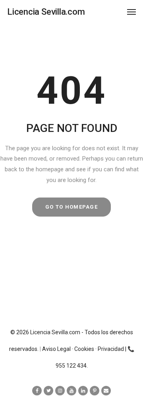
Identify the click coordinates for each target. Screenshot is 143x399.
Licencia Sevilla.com (55, 332)
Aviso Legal (56, 349)
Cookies (84, 349)
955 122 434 (71, 365)
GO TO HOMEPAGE (71, 207)
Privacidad (111, 349)
